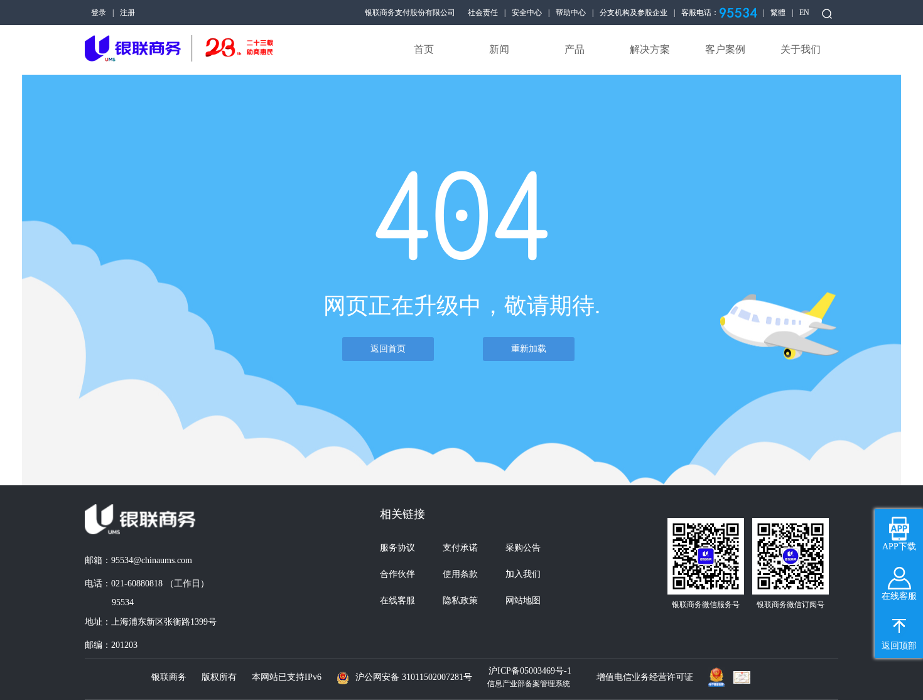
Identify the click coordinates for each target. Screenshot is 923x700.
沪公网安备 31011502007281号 (413, 677)
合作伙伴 (397, 574)
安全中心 (527, 12)
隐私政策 (460, 600)
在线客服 (397, 600)
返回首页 (388, 348)
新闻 (499, 49)
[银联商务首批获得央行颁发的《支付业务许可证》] (745, 677)
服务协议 (397, 547)
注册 (127, 12)
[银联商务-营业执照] (719, 674)
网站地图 (523, 600)
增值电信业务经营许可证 (644, 677)
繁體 (777, 12)
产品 (574, 49)
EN (804, 12)
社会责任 (483, 12)
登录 (98, 12)
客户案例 (725, 49)
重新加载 (528, 348)
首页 (424, 49)
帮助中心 (571, 12)
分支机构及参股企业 (633, 12)
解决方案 (650, 49)
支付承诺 (460, 547)
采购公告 (523, 547)
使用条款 (460, 574)
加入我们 (523, 574)
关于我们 (800, 49)
